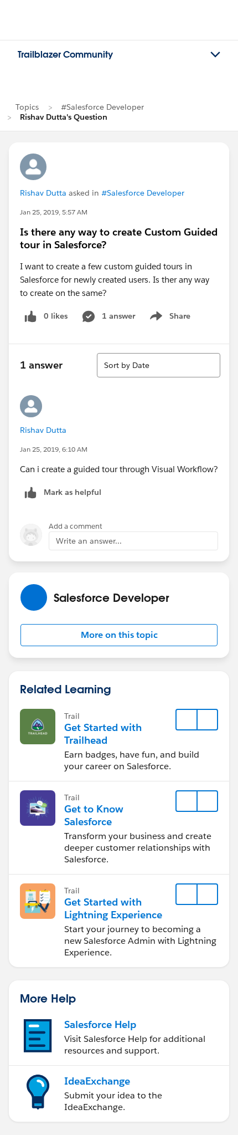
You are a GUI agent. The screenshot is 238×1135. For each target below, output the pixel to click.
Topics (27, 107)
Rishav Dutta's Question (63, 117)
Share (168, 318)
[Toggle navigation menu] (215, 55)
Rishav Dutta (43, 193)
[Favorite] (186, 720)
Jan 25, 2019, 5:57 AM (53, 212)
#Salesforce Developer (102, 107)
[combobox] (158, 365)
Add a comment (75, 526)
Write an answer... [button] (89, 541)
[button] (119, 635)
